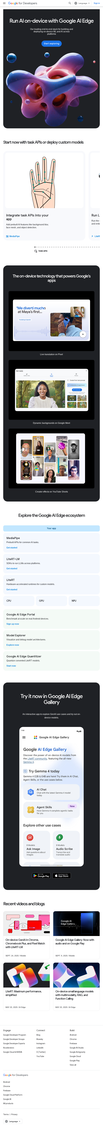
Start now (11, 666)
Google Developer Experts (14, 1043)
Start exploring (51, 43)
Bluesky (39, 1039)
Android (73, 1035)
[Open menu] (4, 3)
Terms (6, 1114)
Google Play (75, 1061)
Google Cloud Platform (12, 1095)
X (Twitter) (41, 1052)
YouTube (40, 1056)
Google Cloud (75, 1056)
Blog (38, 1035)
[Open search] (69, 3)
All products (8, 1103)
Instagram (40, 1043)
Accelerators (8, 1048)
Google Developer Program (14, 1035)
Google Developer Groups (14, 1039)
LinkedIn (39, 1048)
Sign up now (12, 624)
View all (73, 1065)
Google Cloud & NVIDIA (12, 1052)
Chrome (73, 1039)
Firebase (73, 1043)
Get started (11, 548)
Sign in (97, 3)
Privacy (14, 1114)
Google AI (7, 1099)
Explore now (12, 645)
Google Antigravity (77, 1052)
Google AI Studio (77, 1048)
